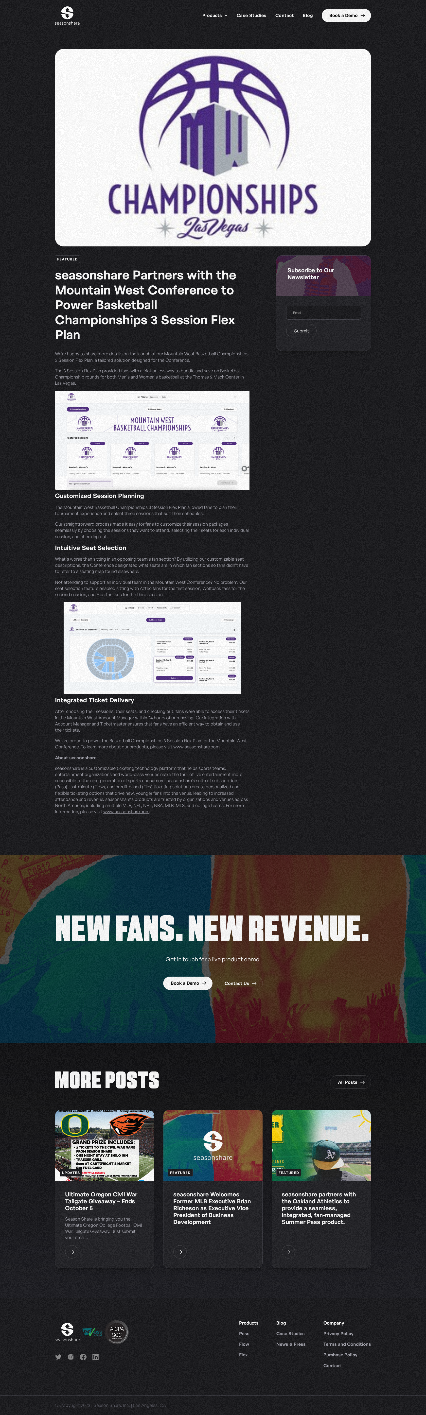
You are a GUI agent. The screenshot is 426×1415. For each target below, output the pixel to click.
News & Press (291, 1344)
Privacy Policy (338, 1333)
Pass (244, 1333)
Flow (244, 1344)
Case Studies (251, 15)
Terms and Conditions (347, 1344)
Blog (308, 15)
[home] (67, 15)
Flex (243, 1354)
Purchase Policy (340, 1354)
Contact (284, 15)
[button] (215, 15)
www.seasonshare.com (126, 811)
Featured (67, 259)
